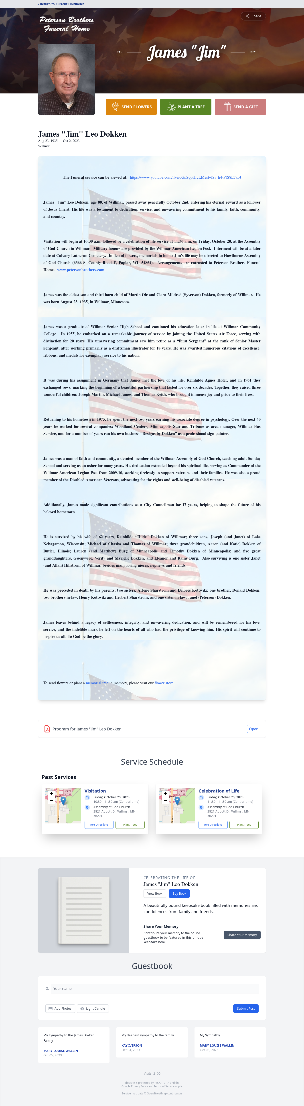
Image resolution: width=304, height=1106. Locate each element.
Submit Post (246, 1008)
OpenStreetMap (157, 1093)
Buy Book (179, 893)
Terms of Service (164, 1086)
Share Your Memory (242, 935)
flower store (164, 682)
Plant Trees (130, 825)
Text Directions (99, 825)
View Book (154, 893)
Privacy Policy (139, 1086)
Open (253, 728)
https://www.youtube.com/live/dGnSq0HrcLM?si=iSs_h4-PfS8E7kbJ (185, 177)
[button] (63, 801)
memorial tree (97, 682)
